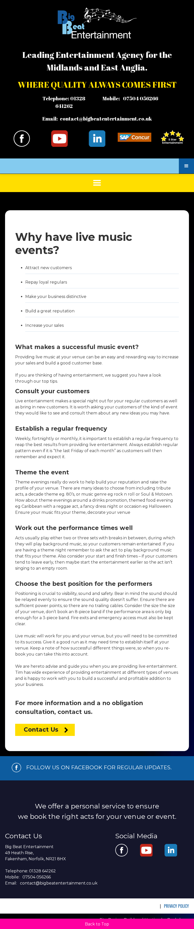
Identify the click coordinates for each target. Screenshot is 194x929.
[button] (186, 166)
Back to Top (97, 924)
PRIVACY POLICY (176, 906)
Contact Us (41, 729)
